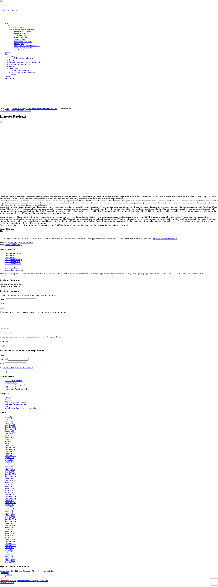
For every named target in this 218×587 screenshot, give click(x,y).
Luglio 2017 (9, 550)
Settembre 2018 (10, 525)
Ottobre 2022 (9, 431)
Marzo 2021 (9, 468)
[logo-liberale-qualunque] (9, 10)
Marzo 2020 (9, 492)
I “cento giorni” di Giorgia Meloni (17, 389)
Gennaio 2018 (10, 542)
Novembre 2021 (10, 452)
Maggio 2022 (9, 439)
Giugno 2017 (9, 552)
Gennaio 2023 (10, 425)
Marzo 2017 (9, 558)
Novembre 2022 (10, 429)
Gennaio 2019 (10, 517)
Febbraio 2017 (10, 560)
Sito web (3, 308)
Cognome (3, 359)
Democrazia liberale (12, 400)
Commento (4, 329)
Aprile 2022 (9, 441)
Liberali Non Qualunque (13, 245)
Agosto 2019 (9, 505)
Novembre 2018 (10, 521)
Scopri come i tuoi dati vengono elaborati (47, 337)
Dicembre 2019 (10, 497)
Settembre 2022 (10, 433)
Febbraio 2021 (10, 470)
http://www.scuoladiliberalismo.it (165, 239)
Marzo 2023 (9, 423)
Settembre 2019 (10, 503)
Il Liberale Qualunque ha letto (15, 404)
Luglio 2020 (9, 484)
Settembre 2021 (10, 456)
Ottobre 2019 (9, 501)
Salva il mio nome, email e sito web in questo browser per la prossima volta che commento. (35, 312)
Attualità (8, 398)
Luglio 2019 (9, 507)
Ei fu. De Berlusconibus (13, 381)
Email (3, 304)
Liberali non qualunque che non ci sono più (15, 111)
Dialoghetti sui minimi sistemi (15, 402)
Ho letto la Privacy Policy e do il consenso (18, 368)
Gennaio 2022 (10, 447)
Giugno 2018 (9, 531)
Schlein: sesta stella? (12, 387)
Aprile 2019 (9, 511)
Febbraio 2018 (10, 540)
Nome (3, 299)
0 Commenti (13, 243)
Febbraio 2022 (10, 445)
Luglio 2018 (9, 529)
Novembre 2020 (10, 476)
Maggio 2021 (9, 464)
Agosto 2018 (9, 527)
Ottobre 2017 (9, 548)
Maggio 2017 (9, 554)
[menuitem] (111, 23)
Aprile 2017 (9, 556)
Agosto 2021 (9, 458)
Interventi (8, 406)
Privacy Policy (37, 571)
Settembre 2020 (10, 480)
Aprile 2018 (9, 535)
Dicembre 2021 (10, 449)
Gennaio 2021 (10, 472)
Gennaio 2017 (10, 562)
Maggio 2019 (9, 509)
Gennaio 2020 (10, 494)
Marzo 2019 (9, 513)
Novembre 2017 (10, 546)
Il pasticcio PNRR (11, 383)
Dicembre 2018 (10, 519)
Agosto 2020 (9, 482)
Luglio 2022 (9, 435)
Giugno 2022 (9, 437)
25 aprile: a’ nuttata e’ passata (15, 385)
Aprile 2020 (9, 490)
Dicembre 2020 (10, 474)
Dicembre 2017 (10, 544)
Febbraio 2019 (10, 515)
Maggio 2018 (9, 533)
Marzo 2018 (9, 537)
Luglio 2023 (9, 417)
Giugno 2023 (9, 419)
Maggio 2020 (9, 488)
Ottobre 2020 (9, 478)
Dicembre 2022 (10, 427)
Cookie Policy (49, 571)
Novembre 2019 (10, 499)
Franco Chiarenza (26, 243)
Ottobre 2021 (9, 454)
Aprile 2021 (9, 466)
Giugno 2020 (9, 486)
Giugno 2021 (9, 462)
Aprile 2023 (9, 421)
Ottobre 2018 (9, 523)
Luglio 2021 (9, 460)
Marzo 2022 (9, 443)
